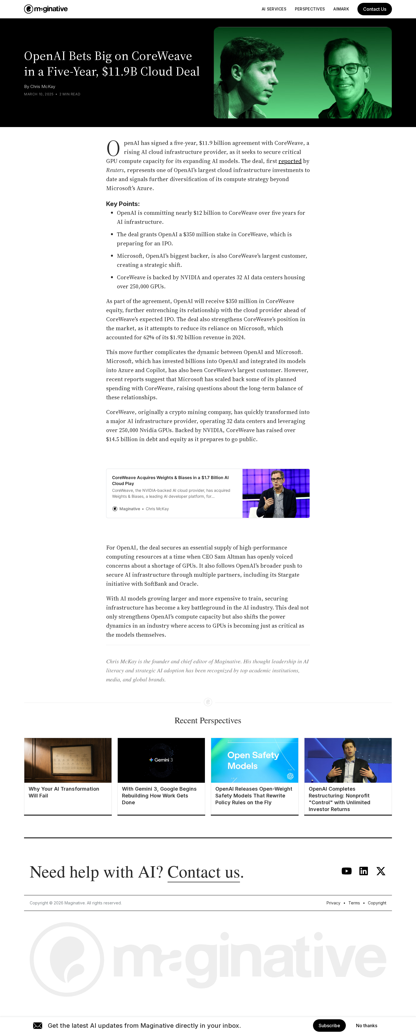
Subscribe (329, 1025)
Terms (354, 902)
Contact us (204, 871)
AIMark (341, 9)
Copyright (377, 902)
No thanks (366, 1025)
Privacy (333, 902)
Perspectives (310, 9)
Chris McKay (42, 86)
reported (290, 161)
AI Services (274, 9)
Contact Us (374, 9)
